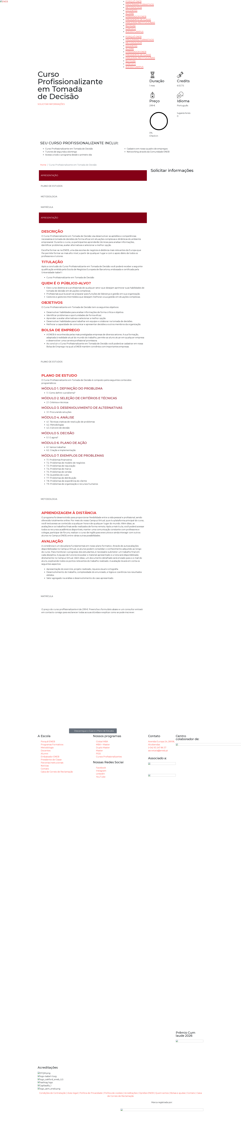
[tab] (93, 175)
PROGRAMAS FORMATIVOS (140, 4)
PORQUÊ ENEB (133, 1)
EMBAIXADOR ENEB (136, 16)
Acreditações (130, 1093)
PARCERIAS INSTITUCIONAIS (140, 22)
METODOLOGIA (134, 7)
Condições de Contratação (52, 1093)
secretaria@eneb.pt (158, 750)
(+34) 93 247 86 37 (157, 747)
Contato (191, 1093)
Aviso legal (72, 1093)
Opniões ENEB (146, 1093)
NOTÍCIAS (131, 25)
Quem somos (162, 1093)
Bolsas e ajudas (177, 1093)
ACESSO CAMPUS (134, 31)
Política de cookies (113, 1093)
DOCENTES (131, 10)
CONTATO (131, 28)
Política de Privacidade (91, 1093)
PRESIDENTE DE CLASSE (138, 19)
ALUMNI (130, 13)
